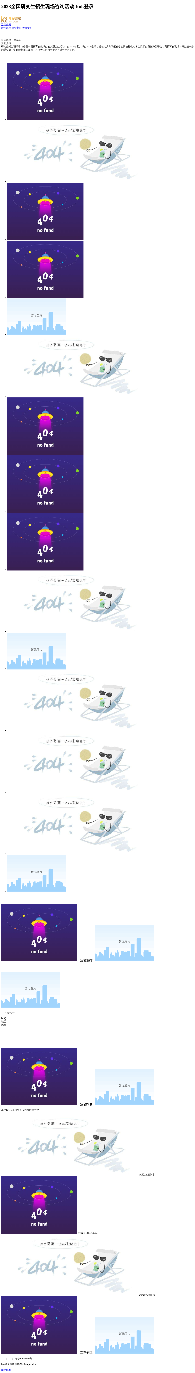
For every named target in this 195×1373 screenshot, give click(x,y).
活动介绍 (6, 24)
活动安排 (16, 27)
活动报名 (27, 27)
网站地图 (6, 1370)
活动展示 (6, 27)
